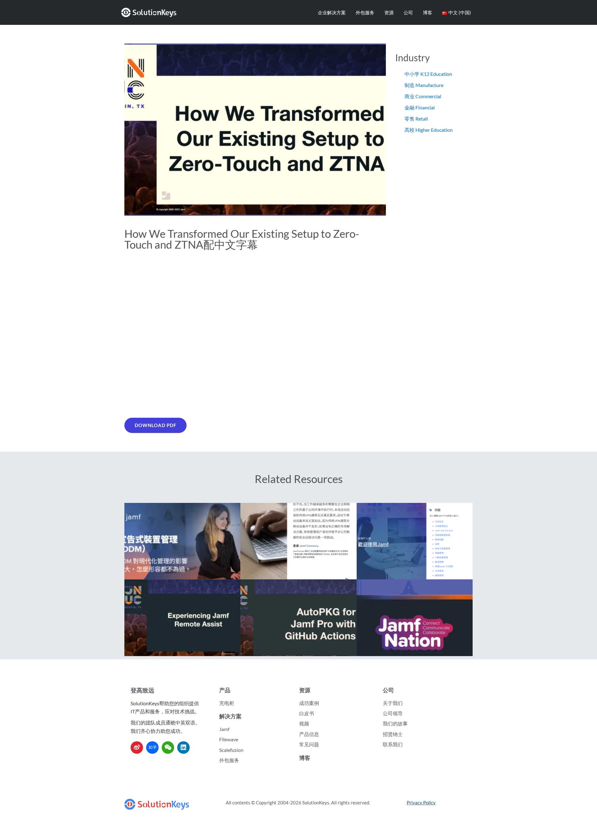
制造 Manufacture (424, 85)
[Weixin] (168, 747)
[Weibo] (137, 747)
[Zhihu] (152, 747)
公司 (408, 12)
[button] (155, 425)
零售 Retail (416, 119)
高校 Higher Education (429, 130)
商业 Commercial (423, 96)
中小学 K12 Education (428, 74)
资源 (389, 12)
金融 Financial (420, 107)
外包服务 (365, 12)
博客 (427, 12)
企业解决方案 (332, 12)
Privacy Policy (421, 802)
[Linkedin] (183, 747)
